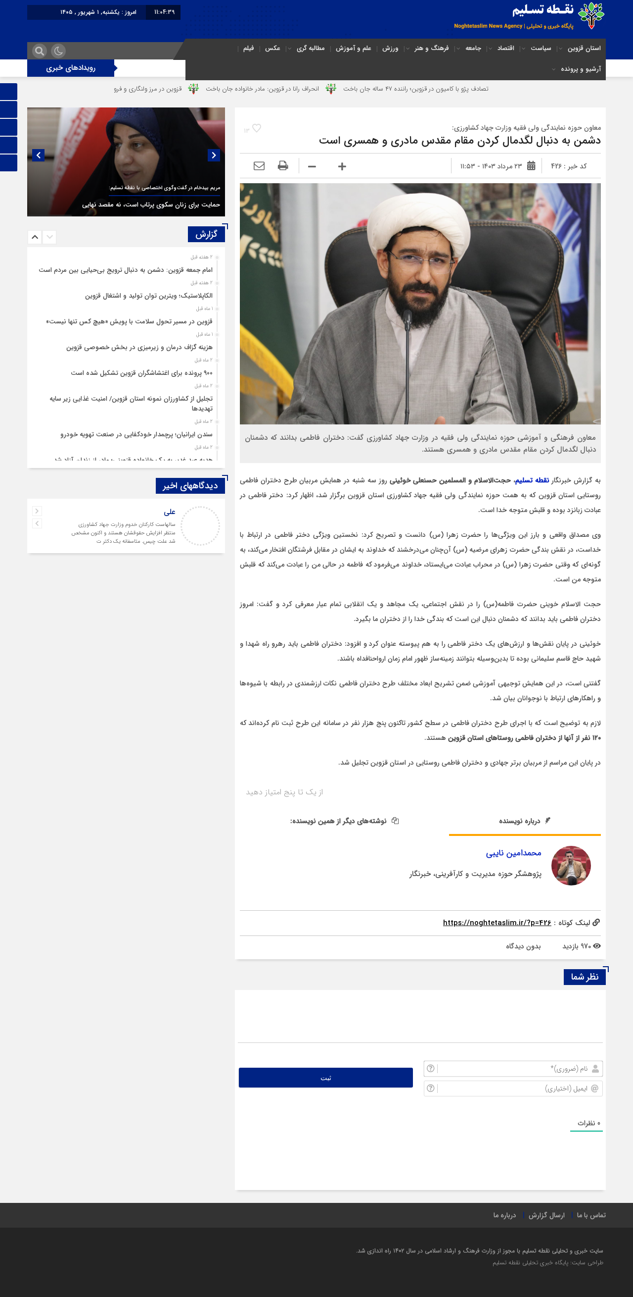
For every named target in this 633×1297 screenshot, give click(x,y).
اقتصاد (505, 48)
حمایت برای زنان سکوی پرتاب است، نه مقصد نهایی (151, 205)
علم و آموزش (353, 48)
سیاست (541, 48)
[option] (126, 161)
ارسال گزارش (547, 1215)
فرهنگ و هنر (432, 48)
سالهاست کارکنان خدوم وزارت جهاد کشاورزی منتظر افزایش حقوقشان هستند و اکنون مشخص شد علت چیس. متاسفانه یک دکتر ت (123, 533)
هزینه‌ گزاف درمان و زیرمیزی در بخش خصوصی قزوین (139, 347)
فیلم (248, 48)
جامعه (473, 48)
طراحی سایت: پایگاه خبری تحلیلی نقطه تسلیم (548, 1262)
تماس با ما (591, 1215)
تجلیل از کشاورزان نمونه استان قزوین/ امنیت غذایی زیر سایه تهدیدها (131, 404)
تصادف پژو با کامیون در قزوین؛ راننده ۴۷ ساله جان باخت (466, 89)
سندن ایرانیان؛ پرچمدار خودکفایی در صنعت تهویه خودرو (136, 434)
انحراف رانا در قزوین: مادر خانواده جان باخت (312, 89)
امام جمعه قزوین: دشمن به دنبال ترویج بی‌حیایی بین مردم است (126, 270)
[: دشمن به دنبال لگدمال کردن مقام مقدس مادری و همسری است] (259, 166)
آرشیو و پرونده (581, 69)
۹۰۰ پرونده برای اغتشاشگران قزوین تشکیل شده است (142, 373)
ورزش (390, 48)
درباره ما (505, 1215)
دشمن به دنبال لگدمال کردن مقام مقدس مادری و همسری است (460, 140)
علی (170, 512)
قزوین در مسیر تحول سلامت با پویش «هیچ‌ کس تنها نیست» (129, 321)
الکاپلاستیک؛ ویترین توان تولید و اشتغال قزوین (149, 296)
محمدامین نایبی (514, 853)
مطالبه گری (311, 48)
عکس (272, 48)
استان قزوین (584, 48)
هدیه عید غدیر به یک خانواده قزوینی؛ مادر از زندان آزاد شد (133, 460)
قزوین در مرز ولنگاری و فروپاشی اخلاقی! (180, 89)
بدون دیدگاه (523, 946)
